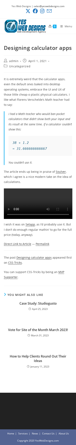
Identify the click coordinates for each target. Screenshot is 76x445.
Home (10, 433)
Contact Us (48, 433)
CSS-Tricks (15, 263)
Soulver (61, 172)
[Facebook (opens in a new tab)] (35, 11)
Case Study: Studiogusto (38, 303)
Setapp (30, 224)
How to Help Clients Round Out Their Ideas (38, 358)
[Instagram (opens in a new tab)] (42, 11)
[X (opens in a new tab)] (28, 11)
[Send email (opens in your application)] (49, 11)
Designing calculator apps (34, 257)
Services (23, 433)
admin (13, 61)
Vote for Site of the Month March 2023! (38, 330)
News (35, 433)
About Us (64, 433)
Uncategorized (19, 66)
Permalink (42, 244)
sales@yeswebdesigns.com (49, 6)
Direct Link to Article (17, 244)
